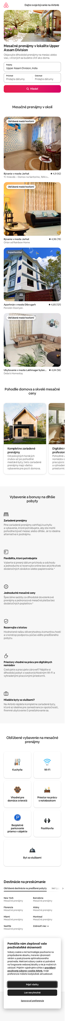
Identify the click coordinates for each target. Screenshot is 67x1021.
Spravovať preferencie (32, 1000)
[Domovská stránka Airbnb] (6, 5)
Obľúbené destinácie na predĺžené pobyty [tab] (25, 888)
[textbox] (18, 79)
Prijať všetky (32, 984)
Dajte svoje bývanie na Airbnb (42, 5)
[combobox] (32, 68)
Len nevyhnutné (32, 992)
